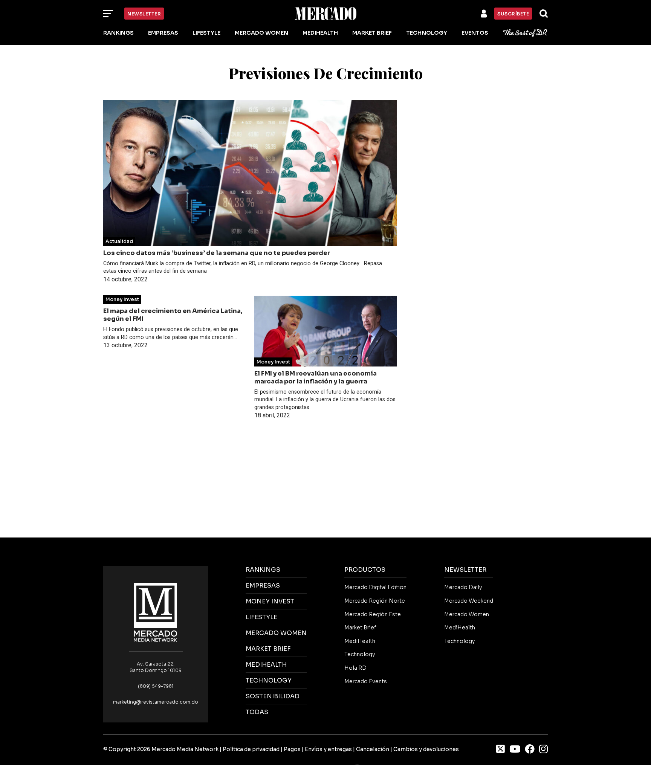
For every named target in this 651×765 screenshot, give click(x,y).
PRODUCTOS (364, 570)
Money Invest (122, 299)
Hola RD (355, 667)
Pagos (292, 749)
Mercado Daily (463, 587)
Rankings (118, 32)
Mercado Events (365, 681)
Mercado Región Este (372, 614)
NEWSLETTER (465, 570)
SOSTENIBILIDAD (273, 696)
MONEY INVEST (270, 601)
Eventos (475, 32)
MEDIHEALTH (266, 665)
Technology (426, 32)
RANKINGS (263, 570)
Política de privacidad (251, 749)
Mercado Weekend (468, 600)
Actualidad (119, 241)
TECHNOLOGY (269, 680)
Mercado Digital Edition (375, 587)
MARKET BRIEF (268, 649)
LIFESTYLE (261, 617)
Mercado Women (261, 32)
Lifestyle (206, 32)
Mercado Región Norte (374, 600)
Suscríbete (513, 14)
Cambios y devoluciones (426, 749)
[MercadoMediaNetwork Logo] (155, 612)
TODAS (257, 712)
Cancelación (372, 749)
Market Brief (372, 32)
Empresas (163, 32)
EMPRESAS (263, 585)
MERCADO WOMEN (276, 633)
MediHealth (320, 32)
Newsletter (144, 14)
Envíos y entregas (328, 749)
